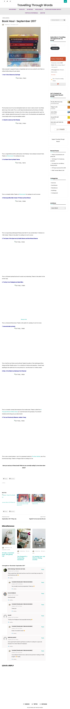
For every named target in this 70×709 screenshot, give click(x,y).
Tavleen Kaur (7, 24)
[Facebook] (4, 1)
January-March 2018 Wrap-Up (8, 502)
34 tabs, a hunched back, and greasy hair (8, 554)
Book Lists (22, 9)
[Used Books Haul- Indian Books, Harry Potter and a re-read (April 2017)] (23, 498)
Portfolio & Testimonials (31, 13)
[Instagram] (10, 1)
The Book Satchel (36, 456)
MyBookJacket (12, 637)
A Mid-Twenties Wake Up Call (58, 170)
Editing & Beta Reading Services (53, 9)
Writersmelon (10, 156)
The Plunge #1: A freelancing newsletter (22, 558)
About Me (42, 13)
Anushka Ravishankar (55, 103)
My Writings (30, 9)
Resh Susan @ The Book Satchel (16, 569)
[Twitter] (7, 1)
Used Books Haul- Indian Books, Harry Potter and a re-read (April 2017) (23, 504)
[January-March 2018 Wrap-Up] (9, 498)
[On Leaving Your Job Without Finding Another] (39, 548)
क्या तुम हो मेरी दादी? (55, 117)
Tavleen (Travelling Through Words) (22, 582)
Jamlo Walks (54, 112)
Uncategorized (54, 193)
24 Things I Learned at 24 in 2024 (59, 167)
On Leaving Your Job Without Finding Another (38, 558)
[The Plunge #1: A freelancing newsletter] (23, 548)
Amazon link (24, 319)
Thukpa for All (54, 107)
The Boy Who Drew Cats (56, 101)
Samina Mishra (54, 113)
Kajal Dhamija (12, 593)
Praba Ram (53, 108)
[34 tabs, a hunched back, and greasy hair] (8, 544)
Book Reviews (12, 9)
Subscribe (55, 48)
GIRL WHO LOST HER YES (57, 122)
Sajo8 (9, 615)
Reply (42, 569)
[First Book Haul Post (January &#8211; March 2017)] (38, 498)
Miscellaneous (39, 9)
